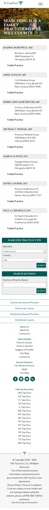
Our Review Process (25, 365)
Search (41, 265)
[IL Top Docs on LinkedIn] (21, 379)
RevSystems (32, 502)
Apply (24, 369)
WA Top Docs (24, 443)
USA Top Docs (24, 392)
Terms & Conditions (32, 485)
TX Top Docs (24, 439)
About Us (24, 330)
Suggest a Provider (24, 349)
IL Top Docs (24, 407)
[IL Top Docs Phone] (32, 379)
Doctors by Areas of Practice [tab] (24, 302)
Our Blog (24, 353)
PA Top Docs (24, 432)
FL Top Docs (24, 400)
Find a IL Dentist (24, 346)
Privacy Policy (14, 485)
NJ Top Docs (24, 421)
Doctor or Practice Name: (15, 279)
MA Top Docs (24, 410)
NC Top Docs (24, 418)
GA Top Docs (24, 403)
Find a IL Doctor (24, 342)
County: (7, 255)
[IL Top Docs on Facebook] (15, 379)
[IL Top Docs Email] (26, 379)
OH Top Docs (24, 428)
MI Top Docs (24, 414)
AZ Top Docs (24, 396)
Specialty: (8, 246)
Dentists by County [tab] (24, 320)
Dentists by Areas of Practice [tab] (24, 314)
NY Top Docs (24, 425)
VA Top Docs (24, 435)
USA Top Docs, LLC (19, 463)
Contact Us (24, 333)
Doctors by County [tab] (24, 308)
